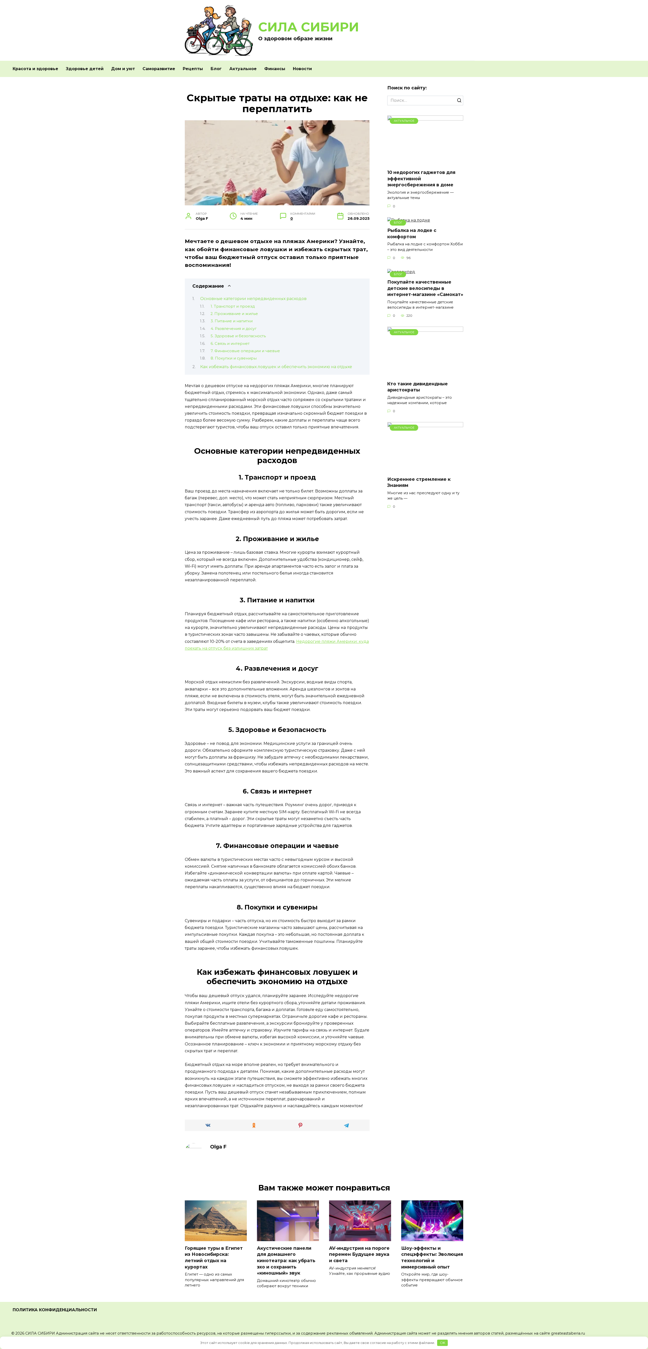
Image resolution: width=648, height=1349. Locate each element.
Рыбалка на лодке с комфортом (411, 233)
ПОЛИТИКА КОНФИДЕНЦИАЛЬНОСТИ (55, 1309)
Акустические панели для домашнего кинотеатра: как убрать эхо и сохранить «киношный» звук (286, 1260)
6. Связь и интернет (230, 343)
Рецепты (193, 68)
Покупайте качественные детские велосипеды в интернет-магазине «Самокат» (425, 288)
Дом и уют (123, 68)
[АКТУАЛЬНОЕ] (425, 162)
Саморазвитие (159, 68)
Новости (302, 68)
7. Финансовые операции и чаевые (245, 351)
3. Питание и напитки (232, 321)
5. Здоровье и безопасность (238, 336)
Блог (216, 68)
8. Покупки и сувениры (234, 358)
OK (442, 1343)
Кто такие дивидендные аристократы (417, 386)
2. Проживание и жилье (234, 313)
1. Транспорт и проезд (233, 306)
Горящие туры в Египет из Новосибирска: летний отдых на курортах (214, 1257)
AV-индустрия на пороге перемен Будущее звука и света (359, 1254)
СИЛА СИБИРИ (308, 27)
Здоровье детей (85, 68)
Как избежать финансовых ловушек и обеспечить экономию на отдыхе (276, 366)
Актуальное (243, 68)
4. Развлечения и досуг (233, 328)
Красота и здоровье (35, 68)
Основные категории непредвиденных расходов (253, 298)
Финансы (274, 68)
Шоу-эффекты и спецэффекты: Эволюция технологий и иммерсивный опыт (432, 1257)
